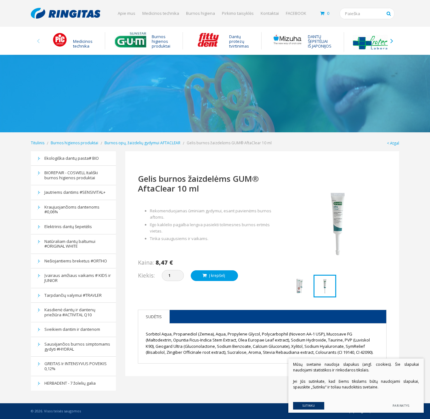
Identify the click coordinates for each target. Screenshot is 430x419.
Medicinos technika (160, 13)
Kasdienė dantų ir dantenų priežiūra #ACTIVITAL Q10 (69, 312)
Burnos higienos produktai (74, 143)
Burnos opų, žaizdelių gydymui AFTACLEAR (142, 143)
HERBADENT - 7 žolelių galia (70, 383)
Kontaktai (270, 13)
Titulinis (37, 143)
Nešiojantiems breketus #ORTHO (75, 261)
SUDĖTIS (154, 316)
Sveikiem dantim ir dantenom (72, 329)
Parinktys (401, 406)
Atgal (394, 143)
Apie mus (126, 13)
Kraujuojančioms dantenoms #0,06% (71, 209)
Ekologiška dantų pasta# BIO (71, 158)
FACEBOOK (296, 13)
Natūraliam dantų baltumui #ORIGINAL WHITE (69, 243)
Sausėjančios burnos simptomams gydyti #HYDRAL (77, 346)
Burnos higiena (200, 13)
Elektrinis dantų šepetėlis (68, 226)
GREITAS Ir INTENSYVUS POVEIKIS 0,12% (75, 366)
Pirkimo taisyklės (238, 13)
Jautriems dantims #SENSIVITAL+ (74, 192)
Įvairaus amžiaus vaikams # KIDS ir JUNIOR (77, 278)
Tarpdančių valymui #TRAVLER (73, 295)
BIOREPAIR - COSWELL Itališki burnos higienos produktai (71, 175)
